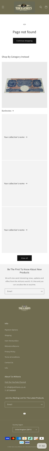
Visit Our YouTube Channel (15, 382)
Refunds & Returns (12, 346)
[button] (3, 7)
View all (24, 258)
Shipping (8, 335)
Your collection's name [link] (14, 137)
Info (6, 368)
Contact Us (9, 362)
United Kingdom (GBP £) (23, 430)
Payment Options (11, 330)
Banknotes (6, 110)
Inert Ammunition (12, 341)
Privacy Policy (10, 351)
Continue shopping (25, 41)
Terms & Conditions (12, 357)
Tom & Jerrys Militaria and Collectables (21, 446)
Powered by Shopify (36, 446)
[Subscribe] (41, 291)
